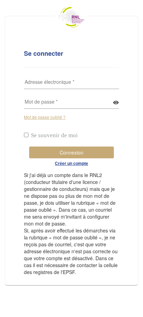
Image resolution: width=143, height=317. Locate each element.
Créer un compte (71, 163)
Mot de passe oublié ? (45, 117)
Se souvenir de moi (54, 135)
